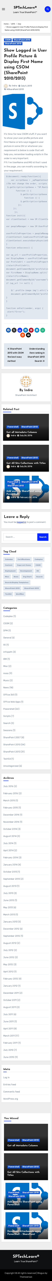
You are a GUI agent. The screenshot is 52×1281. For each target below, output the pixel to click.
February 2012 (10, 978)
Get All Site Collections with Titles (26, 463)
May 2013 (8, 907)
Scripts (7, 716)
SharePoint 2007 (12, 737)
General (7, 637)
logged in (21, 522)
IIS (38, 571)
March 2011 (9, 1035)
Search (39, 577)
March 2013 (9, 914)
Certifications (24, 559)
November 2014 (11, 822)
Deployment (10, 571)
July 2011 (8, 1014)
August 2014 (10, 836)
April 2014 (8, 850)
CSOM (8, 40)
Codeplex (39, 559)
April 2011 (8, 1028)
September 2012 (11, 936)
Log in (6, 1077)
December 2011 (11, 993)
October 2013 (10, 872)
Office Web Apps (11, 702)
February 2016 (10, 793)
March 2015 (9, 800)
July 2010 (8, 1050)
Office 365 (8, 694)
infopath (7, 652)
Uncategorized (11, 766)
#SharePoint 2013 (15, 89)
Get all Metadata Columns (21, 432)
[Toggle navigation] (3, 9)
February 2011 (10, 1043)
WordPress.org (10, 1099)
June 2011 (8, 1021)
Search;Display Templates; (17, 582)
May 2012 (8, 964)
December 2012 (11, 929)
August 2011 (9, 1007)
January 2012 (10, 986)
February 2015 (10, 807)
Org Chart (27, 577)
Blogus (40, 1273)
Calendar (9, 559)
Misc (7, 577)
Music (6, 680)
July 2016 (8, 786)
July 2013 (8, 893)
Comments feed (11, 1091)
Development (26, 571)
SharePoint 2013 (13, 43)
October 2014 (10, 829)
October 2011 (10, 1000)
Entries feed (9, 1084)
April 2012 (8, 971)
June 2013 (8, 900)
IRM (5, 659)
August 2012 (10, 943)
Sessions (7, 730)
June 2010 (8, 1057)
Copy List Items (24, 565)
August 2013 (9, 886)
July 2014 (8, 843)
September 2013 (11, 879)
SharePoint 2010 (22, 40)
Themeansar (26, 1277)
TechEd (8, 594)
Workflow (20, 594)
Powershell (12, 427)
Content (8, 565)
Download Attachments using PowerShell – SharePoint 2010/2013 (24, 1234)
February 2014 (10, 857)
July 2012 (8, 950)
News (16, 577)
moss (6, 673)
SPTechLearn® (25, 8)
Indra (14, 86)
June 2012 (8, 957)
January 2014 (10, 864)
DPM (5, 630)
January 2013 (10, 921)
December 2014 (11, 815)
